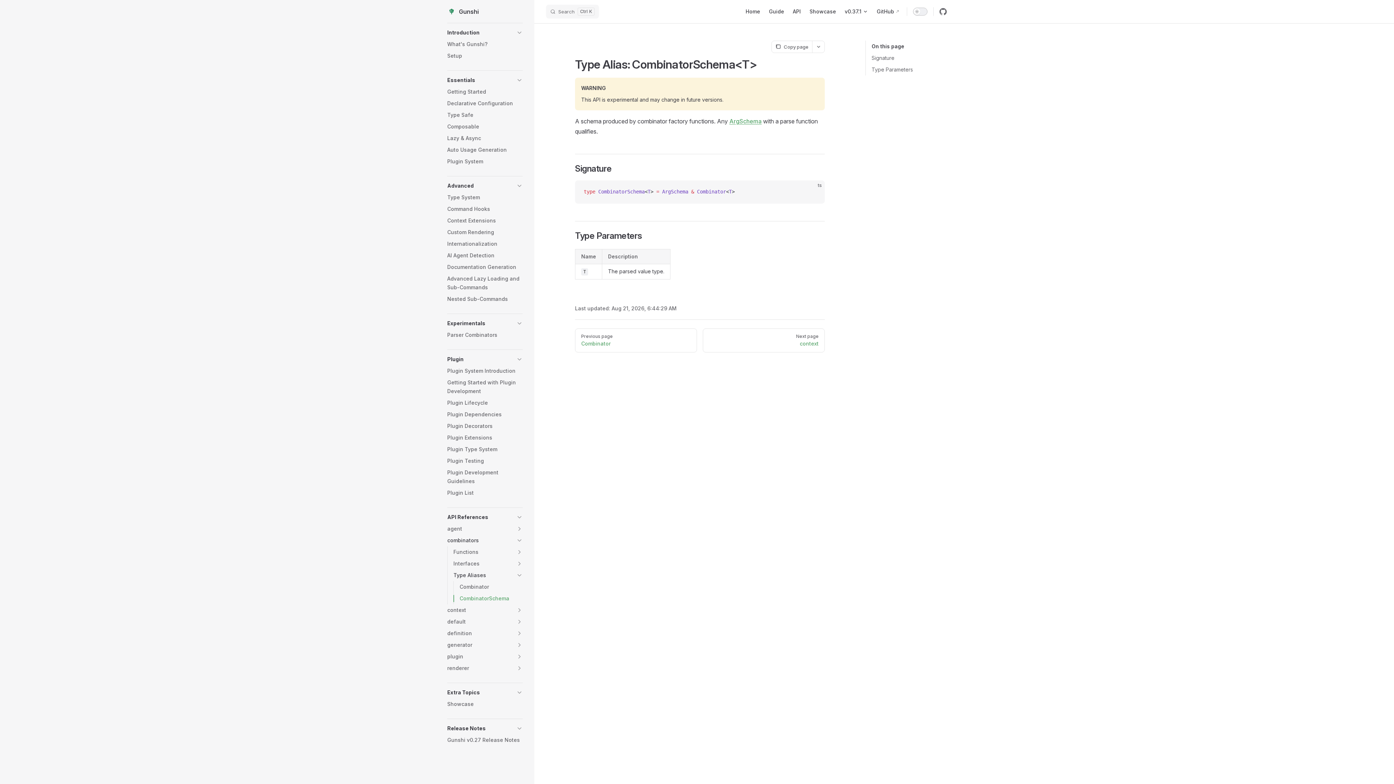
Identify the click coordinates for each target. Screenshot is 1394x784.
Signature (883, 58)
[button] (485, 32)
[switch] (920, 12)
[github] (943, 11)
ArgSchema (745, 121)
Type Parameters (892, 69)
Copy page (796, 47)
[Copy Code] (813, 192)
